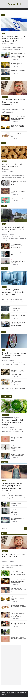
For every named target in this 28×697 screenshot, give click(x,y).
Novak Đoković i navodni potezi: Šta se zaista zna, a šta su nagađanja (14, 355)
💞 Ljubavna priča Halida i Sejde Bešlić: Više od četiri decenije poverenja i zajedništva (18, 324)
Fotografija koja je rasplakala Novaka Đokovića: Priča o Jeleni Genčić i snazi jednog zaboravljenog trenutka (17, 372)
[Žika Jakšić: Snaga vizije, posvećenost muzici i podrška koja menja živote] (14, 278)
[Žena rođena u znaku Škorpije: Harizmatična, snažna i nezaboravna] (14, 88)
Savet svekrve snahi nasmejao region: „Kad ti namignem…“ (17, 455)
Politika (4, 224)
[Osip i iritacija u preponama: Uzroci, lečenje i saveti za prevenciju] (5, 448)
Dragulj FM (14, 4)
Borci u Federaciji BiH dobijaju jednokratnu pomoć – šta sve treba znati (18, 135)
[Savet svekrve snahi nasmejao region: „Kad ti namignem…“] (5, 456)
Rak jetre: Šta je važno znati (17, 198)
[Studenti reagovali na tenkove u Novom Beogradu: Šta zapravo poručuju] (5, 127)
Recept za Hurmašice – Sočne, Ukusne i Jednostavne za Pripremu (13, 166)
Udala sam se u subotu (16, 503)
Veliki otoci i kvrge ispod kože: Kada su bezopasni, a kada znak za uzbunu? (18, 439)
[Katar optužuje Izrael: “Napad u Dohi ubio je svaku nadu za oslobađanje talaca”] (14, 24)
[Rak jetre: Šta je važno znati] (5, 200)
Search (25, 528)
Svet (3, 33)
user (13, 171)
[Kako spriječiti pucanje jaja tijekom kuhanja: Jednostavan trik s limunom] (5, 184)
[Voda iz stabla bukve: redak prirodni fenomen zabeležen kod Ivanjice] (5, 192)
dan (13, 43)
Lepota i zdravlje (6, 414)
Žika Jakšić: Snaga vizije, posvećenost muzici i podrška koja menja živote (13, 292)
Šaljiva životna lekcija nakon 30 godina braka (17, 519)
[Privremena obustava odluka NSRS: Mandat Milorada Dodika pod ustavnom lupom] (5, 247)
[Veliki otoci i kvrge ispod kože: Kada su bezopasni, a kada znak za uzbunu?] (5, 440)
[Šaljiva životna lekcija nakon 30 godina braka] (5, 520)
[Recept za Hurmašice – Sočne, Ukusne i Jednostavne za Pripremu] (14, 152)
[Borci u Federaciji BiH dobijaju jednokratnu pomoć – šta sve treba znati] (5, 136)
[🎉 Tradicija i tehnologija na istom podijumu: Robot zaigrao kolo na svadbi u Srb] (5, 262)
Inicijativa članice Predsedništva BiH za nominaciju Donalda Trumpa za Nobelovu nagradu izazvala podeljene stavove (18, 55)
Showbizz (4, 286)
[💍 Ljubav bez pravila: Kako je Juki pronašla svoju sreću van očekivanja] (5, 382)
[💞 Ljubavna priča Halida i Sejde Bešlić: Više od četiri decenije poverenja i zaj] (5, 325)
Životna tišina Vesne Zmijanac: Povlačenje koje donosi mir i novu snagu (18, 315)
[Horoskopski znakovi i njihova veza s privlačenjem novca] (5, 309)
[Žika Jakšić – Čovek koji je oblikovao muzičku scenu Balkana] (5, 65)
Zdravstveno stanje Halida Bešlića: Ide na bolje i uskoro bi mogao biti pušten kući (18, 623)
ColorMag (22, 692)
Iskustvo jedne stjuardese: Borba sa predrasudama (18, 71)
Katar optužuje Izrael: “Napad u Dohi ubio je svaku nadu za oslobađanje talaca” (13, 38)
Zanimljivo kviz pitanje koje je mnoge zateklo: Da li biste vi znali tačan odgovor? (18, 511)
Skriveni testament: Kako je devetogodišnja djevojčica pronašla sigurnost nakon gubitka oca (12, 486)
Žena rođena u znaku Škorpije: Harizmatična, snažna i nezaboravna (13, 101)
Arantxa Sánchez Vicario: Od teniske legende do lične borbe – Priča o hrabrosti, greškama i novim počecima (14, 389)
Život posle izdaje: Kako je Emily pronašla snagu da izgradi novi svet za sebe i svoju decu (17, 615)
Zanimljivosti (5, 96)
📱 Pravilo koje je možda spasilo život (18, 253)
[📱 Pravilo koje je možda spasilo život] (5, 254)
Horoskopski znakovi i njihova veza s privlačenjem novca (18, 307)
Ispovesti (4, 480)
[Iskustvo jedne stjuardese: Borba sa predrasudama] (5, 72)
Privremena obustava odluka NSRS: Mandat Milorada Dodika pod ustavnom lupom (17, 246)
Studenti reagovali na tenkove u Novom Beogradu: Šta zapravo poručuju (17, 127)
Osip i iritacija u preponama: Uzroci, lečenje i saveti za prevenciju (17, 447)
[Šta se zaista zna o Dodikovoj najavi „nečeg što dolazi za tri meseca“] (14, 215)
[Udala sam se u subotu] (5, 504)
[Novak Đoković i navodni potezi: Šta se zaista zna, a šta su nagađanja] (14, 341)
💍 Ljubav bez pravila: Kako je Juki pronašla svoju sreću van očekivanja (18, 381)
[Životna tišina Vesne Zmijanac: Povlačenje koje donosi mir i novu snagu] (5, 316)
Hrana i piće (5, 161)
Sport (4, 350)
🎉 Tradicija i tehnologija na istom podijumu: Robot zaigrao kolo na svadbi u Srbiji (18, 261)
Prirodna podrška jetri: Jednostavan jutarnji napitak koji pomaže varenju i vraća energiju (12, 421)
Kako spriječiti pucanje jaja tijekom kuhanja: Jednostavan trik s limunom (18, 183)
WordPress (3, 694)
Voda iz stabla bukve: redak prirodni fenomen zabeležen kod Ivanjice (18, 191)
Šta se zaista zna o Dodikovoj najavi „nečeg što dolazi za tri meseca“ (13, 229)
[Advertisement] (11, 665)
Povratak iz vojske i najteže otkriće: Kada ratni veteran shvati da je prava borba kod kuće (18, 118)
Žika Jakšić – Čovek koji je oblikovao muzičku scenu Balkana (18, 64)
